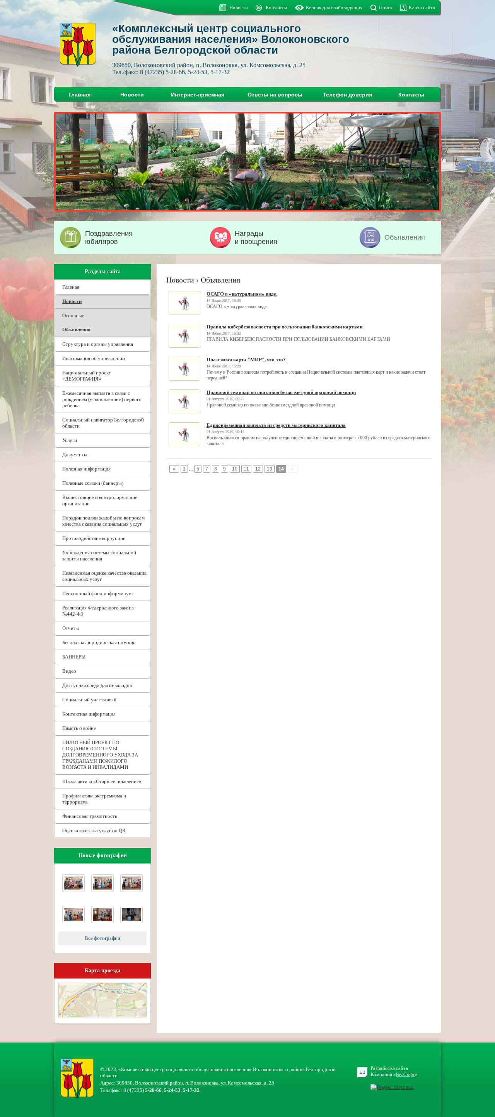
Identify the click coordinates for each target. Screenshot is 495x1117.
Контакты (276, 7)
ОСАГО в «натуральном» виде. (242, 294)
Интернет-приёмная (197, 94)
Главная (79, 94)
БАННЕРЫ (73, 657)
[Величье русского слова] (73, 890)
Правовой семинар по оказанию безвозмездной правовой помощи (281, 392)
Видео (69, 671)
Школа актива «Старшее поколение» (102, 781)
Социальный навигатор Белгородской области (103, 423)
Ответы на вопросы (275, 94)
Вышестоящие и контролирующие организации (99, 500)
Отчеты (70, 628)
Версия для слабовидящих (334, 7)
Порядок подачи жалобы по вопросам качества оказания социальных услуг (103, 521)
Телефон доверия (347, 94)
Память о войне (79, 728)
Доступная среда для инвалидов (97, 685)
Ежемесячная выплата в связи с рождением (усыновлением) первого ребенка (102, 399)
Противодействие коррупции (94, 538)
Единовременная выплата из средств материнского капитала (276, 425)
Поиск (386, 7)
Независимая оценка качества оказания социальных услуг (104, 576)
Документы (74, 454)
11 (246, 469)
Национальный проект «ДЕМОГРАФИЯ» (86, 376)
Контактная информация (89, 714)
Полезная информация (86, 469)
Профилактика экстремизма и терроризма (94, 799)
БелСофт (405, 1074)
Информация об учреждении (93, 358)
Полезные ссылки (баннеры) (92, 483)
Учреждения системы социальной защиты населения (99, 556)
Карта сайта (422, 7)
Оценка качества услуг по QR (94, 830)
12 (258, 469)
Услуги (69, 440)
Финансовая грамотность (89, 816)
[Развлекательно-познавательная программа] (131, 921)
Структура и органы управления (97, 344)
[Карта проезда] (102, 1016)
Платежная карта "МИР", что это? (246, 359)
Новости (238, 7)
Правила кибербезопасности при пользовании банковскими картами (284, 327)
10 (234, 469)
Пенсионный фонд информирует (97, 593)
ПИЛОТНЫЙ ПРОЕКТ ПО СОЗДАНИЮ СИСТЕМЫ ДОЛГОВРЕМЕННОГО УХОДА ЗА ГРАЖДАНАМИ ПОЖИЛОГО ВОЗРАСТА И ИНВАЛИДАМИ (100, 755)
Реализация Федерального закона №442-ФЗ (98, 611)
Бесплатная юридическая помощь (98, 642)
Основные (73, 315)
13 (269, 469)
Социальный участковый (89, 699)
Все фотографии (102, 938)
